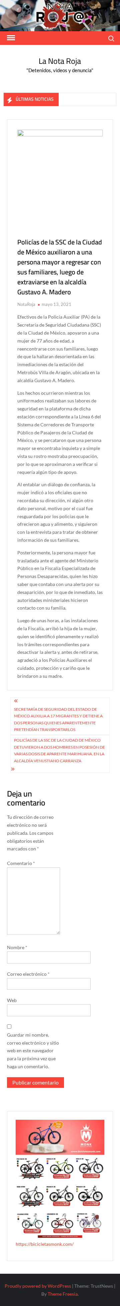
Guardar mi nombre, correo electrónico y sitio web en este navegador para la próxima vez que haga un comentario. (33, 1050)
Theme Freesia (63, 1294)
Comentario (21, 863)
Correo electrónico (28, 974)
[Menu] (10, 38)
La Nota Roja (60, 61)
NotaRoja (26, 304)
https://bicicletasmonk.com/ (45, 1244)
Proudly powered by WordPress (38, 1286)
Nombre (17, 947)
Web (12, 1000)
